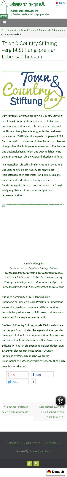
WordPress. (45, 451)
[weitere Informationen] (33, 382)
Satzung (13, 443)
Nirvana (33, 451)
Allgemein (12, 30)
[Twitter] (29, 463)
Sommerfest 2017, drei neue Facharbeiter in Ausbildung (52, 412)
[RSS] (36, 463)
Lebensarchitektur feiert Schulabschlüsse (15, 409)
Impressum (52, 443)
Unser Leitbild (32, 443)
